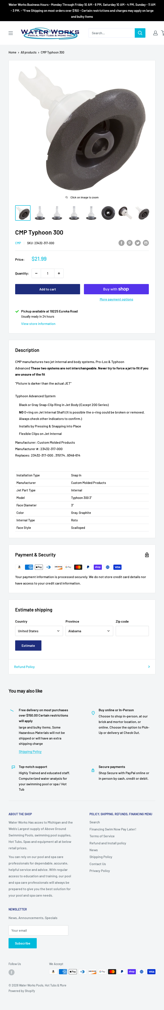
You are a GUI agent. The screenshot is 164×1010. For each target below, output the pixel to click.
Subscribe (22, 943)
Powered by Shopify (22, 991)
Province (72, 621)
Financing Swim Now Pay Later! (112, 829)
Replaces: (22, 455)
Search (94, 822)
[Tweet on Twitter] (138, 242)
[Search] (140, 33)
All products (29, 52)
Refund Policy (24, 667)
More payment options (116, 299)
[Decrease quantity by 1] (36, 273)
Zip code (122, 621)
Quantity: (22, 273)
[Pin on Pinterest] (130, 242)
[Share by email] (146, 242)
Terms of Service (102, 836)
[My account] (155, 33)
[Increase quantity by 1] (58, 273)
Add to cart (47, 289)
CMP (18, 243)
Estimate (28, 645)
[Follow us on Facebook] (12, 972)
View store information (38, 323)
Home (12, 52)
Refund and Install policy (107, 843)
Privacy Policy (99, 871)
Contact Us (97, 864)
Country (21, 621)
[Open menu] (11, 33)
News (93, 850)
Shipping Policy (30, 751)
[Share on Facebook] (121, 242)
